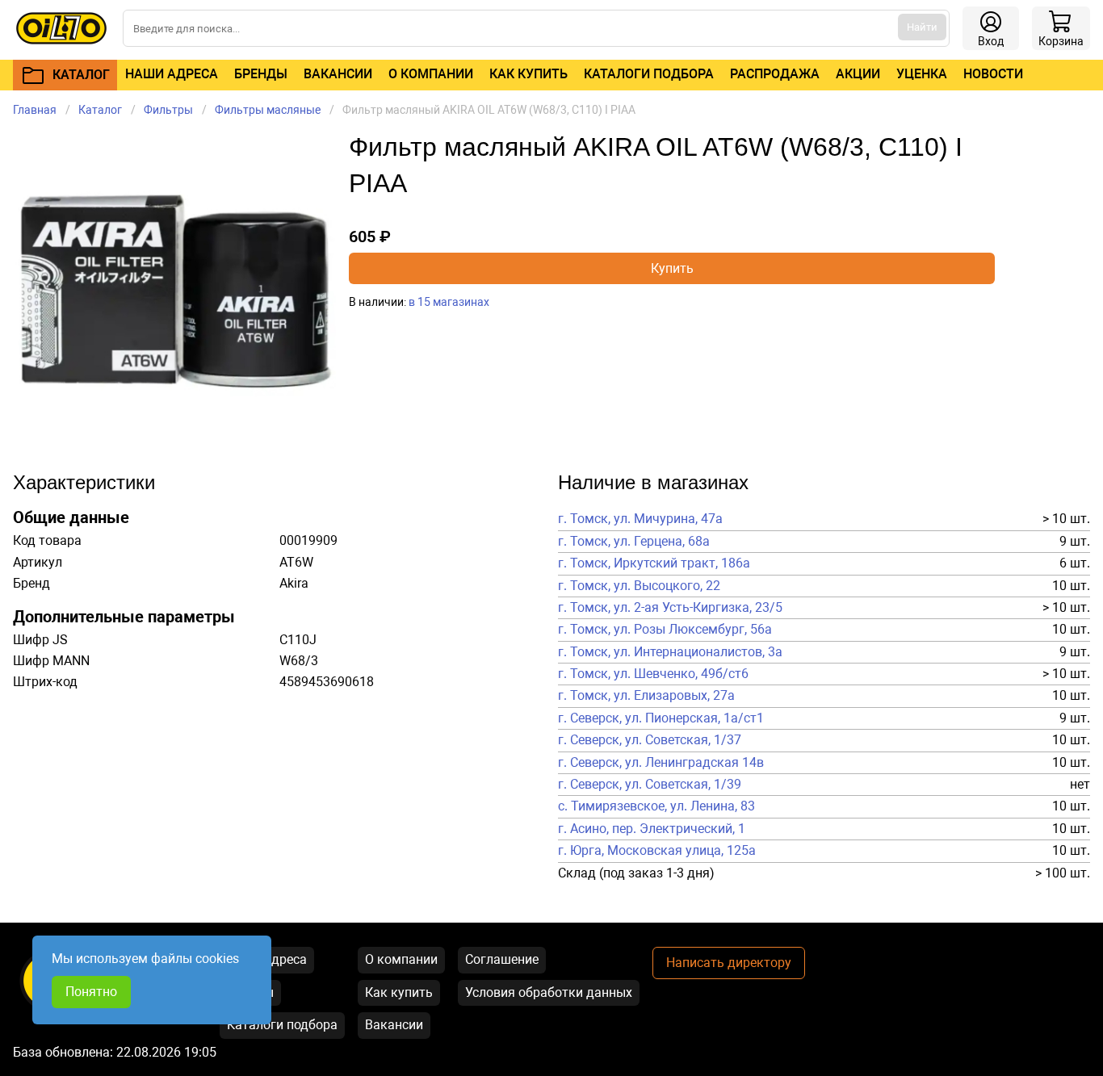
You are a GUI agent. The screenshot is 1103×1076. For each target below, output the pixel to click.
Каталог (100, 109)
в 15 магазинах (449, 301)
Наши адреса (171, 74)
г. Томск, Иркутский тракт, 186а (654, 563)
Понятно (91, 991)
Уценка (921, 74)
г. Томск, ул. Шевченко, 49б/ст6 (653, 674)
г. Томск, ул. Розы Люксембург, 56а (665, 629)
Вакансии (338, 74)
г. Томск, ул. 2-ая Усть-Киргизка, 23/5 (670, 608)
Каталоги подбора (649, 74)
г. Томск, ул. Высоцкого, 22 (639, 586)
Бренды (260, 74)
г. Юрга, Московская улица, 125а (657, 851)
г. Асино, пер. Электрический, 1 (651, 829)
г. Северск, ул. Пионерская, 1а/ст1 (661, 718)
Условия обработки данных (548, 992)
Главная (35, 109)
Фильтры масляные (268, 109)
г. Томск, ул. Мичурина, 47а (640, 519)
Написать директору (728, 962)
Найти (922, 27)
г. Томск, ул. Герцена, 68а (634, 541)
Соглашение (502, 959)
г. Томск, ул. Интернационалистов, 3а (670, 652)
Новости (993, 74)
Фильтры (168, 109)
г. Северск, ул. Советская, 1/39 (649, 784)
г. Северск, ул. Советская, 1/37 (649, 740)
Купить (672, 268)
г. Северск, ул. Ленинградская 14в (661, 763)
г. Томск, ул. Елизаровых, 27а (646, 696)
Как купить (528, 74)
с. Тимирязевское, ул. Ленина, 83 (656, 806)
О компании (430, 74)
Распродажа (775, 74)
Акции (858, 74)
